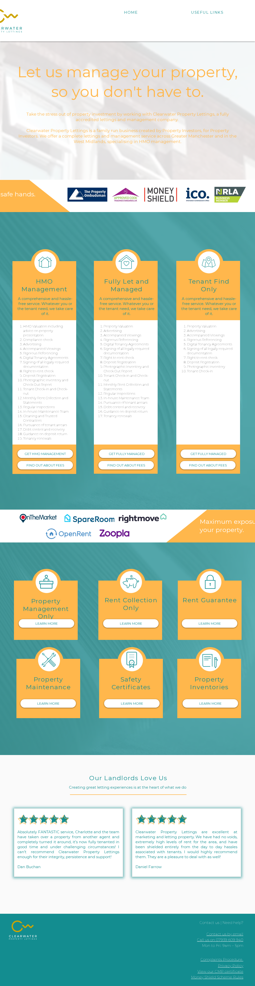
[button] (207, 12)
